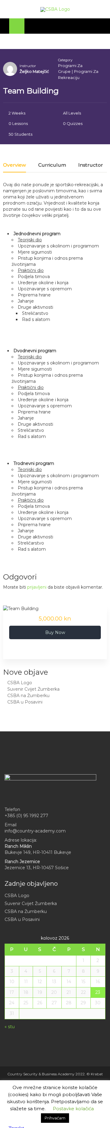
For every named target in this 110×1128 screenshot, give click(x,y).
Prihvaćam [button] (55, 1117)
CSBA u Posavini (24, 702)
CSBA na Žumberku (28, 695)
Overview (14, 165)
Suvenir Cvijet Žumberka (33, 689)
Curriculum (52, 165)
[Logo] (55, 9)
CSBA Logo (19, 682)
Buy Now (55, 632)
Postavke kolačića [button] (73, 1108)
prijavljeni (36, 587)
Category (65, 60)
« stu (10, 1026)
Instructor (28, 66)
